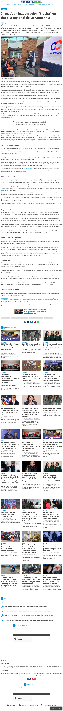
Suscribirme (31, 634)
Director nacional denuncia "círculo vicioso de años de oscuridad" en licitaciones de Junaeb (52, 377)
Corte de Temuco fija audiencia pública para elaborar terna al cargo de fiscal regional (31, 377)
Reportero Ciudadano (41, 4)
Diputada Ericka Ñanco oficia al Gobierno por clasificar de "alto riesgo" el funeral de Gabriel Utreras (31, 412)
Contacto (50, 4)
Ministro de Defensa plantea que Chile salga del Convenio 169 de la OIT (9, 411)
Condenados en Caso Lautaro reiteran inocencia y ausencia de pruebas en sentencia (52, 548)
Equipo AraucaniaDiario (9, 23)
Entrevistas (32, 4)
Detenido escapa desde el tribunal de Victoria (31, 345)
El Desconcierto (40, 135)
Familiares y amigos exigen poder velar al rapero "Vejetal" (8, 514)
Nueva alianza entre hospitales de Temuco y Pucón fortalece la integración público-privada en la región (30, 548)
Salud (23, 543)
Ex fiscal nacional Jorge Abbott (19, 317)
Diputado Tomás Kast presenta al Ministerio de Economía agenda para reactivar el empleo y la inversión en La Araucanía (10, 479)
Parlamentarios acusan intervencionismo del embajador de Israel (21, 602)
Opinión (20, 4)
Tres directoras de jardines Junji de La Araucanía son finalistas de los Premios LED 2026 (52, 347)
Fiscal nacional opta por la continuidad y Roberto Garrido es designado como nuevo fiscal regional (36, 311)
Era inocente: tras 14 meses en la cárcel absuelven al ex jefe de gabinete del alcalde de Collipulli (30, 477)
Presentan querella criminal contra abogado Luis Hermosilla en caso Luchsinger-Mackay (52, 580)
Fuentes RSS (45, 653)
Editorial (25, 4)
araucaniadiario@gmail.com (49, 705)
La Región (8, 4)
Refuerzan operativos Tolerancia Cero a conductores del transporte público (8, 548)
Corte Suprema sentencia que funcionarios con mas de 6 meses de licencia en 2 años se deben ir (29, 615)
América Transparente (26, 246)
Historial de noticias (19, 653)
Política (14, 4)
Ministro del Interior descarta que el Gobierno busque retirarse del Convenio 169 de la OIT (10, 445)
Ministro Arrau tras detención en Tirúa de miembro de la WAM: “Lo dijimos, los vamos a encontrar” (31, 516)
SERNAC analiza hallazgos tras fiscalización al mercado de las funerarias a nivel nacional (10, 347)
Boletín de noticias (20, 626)
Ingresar (55, 653)
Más (55, 4)
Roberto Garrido (48, 317)
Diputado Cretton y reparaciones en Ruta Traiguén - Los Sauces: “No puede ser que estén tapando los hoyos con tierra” (10, 582)
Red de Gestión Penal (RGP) (35, 317)
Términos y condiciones (33, 653)
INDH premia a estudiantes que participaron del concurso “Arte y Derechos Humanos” (10, 378)
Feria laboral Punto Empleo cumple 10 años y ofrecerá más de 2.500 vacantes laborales (52, 515)
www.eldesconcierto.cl (42, 139)
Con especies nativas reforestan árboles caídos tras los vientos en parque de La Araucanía (31, 580)
